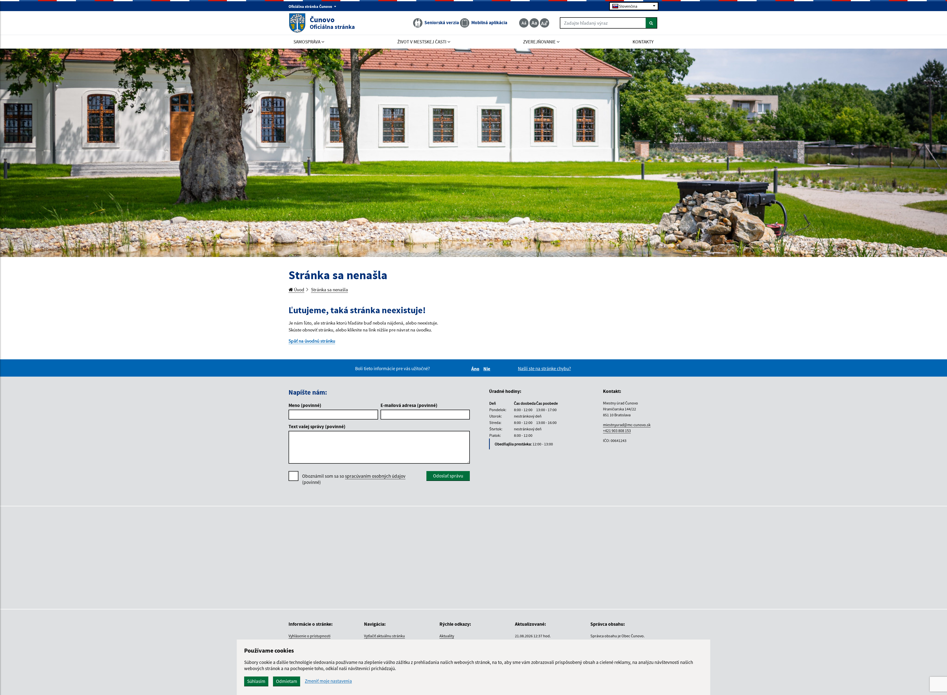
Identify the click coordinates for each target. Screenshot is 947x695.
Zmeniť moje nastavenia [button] (328, 681)
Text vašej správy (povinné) (317, 426)
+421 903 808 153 (617, 430)
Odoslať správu (448, 476)
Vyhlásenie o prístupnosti (309, 635)
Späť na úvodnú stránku (312, 341)
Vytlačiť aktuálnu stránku (384, 635)
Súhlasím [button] (256, 681)
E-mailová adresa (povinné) (409, 405)
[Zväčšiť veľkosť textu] (544, 23)
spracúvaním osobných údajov (375, 476)
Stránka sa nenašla (329, 290)
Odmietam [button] (286, 681)
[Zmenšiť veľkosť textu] (523, 23)
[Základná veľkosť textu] (534, 23)
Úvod (298, 290)
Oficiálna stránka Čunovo (311, 6)
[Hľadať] (651, 23)
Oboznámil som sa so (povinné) (353, 479)
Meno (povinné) (305, 405)
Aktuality (446, 635)
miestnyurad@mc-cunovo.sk (627, 424)
